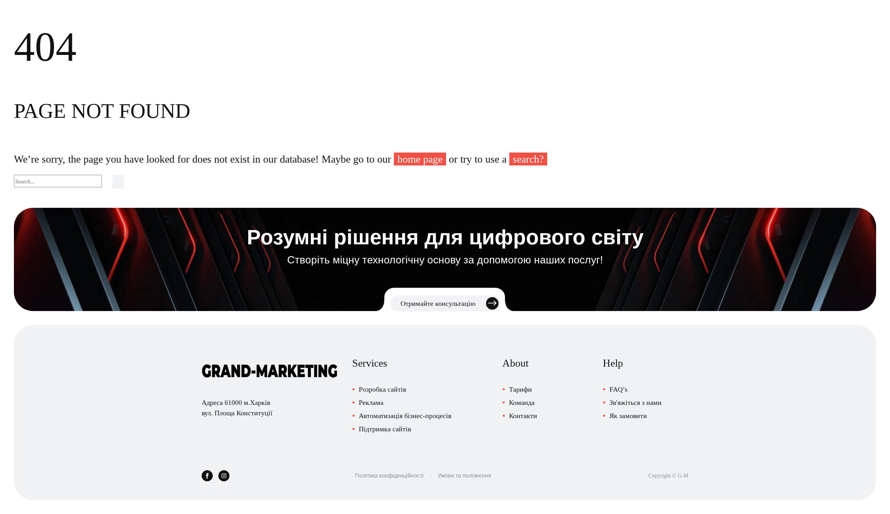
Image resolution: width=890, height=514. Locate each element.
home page (420, 159)
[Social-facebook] (207, 475)
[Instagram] (223, 475)
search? (528, 159)
